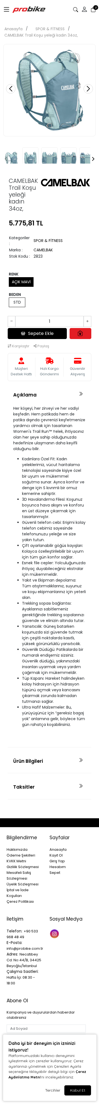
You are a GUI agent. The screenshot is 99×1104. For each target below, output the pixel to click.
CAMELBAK (43, 250)
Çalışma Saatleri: (22, 971)
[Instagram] (55, 933)
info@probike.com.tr (25, 948)
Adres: (12, 954)
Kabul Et (77, 1090)
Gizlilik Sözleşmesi (23, 866)
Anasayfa (13, 29)
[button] (6, 9)
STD (17, 302)
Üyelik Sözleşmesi (22, 884)
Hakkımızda (17, 849)
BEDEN (15, 294)
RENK (13, 274)
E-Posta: (14, 942)
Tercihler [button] (52, 1090)
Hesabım (58, 866)
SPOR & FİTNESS (50, 29)
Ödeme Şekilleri (21, 855)
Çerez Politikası (20, 901)
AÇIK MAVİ (21, 282)
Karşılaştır (20, 346)
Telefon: (14, 931)
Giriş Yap (57, 861)
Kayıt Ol (56, 855)
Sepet (55, 872)
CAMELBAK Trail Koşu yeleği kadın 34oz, (41, 35)
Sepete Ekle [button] (41, 333)
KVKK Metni (16, 861)
